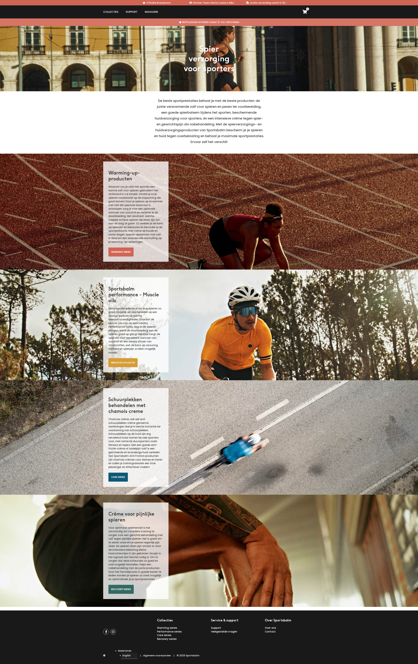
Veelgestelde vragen (224, 631)
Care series (118, 477)
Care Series (164, 635)
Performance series (169, 631)
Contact (270, 631)
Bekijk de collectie (123, 362)
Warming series (121, 252)
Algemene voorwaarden (157, 655)
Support (131, 12)
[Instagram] (113, 632)
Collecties (110, 12)
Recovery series (121, 589)
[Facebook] (106, 632)
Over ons (270, 628)
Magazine (151, 12)
